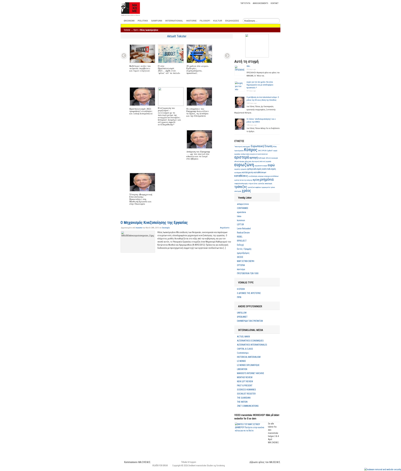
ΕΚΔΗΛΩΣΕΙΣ (232, 20)
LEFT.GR (240, 224)
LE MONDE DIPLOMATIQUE (248, 365)
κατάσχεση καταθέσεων (254, 172)
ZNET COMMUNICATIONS (248, 406)
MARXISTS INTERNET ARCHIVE (250, 373)
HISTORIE (191, 20)
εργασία (268, 161)
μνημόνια (267, 179)
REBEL (239, 236)
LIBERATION (242, 369)
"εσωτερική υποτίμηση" (242, 147)
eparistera (241, 212)
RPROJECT (242, 240)
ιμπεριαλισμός (254, 169)
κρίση (256, 179)
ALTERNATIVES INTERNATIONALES (252, 344)
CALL (248, 66)
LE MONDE (241, 361)
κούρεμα (261, 176)
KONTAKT (275, 3)
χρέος (246, 190)
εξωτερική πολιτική (259, 161)
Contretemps (243, 353)
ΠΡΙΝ (239, 297)
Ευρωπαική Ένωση (261, 146)
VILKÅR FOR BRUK (160, 465)
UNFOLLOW (242, 312)
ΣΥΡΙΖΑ (263, 151)
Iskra (239, 216)
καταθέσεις (241, 176)
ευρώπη (237, 169)
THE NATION (242, 402)
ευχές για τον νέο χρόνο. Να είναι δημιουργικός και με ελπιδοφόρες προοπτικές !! (260, 85)
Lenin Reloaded (244, 228)
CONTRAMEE (242, 208)
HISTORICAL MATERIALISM (248, 357)
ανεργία (252, 154)
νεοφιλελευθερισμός (241, 184)
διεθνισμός (261, 158)
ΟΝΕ (259, 151)
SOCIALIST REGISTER (246, 393)
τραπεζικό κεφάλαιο (254, 187)
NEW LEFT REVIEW (245, 381)
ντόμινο (250, 184)
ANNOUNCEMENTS (260, 3)
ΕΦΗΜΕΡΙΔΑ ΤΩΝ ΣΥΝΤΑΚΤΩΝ (250, 321)
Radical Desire (243, 232)
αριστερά (241, 157)
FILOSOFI (205, 20)
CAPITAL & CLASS (245, 349)
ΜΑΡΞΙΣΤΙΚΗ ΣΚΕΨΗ (245, 261)
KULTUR (217, 20)
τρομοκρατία (265, 187)
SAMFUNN (156, 20)
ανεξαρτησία (245, 154)
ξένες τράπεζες (259, 184)
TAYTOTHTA (245, 3)
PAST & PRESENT (244, 385)
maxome (139, 228)
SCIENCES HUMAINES (246, 389)
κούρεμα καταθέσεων (271, 176)
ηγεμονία (243, 169)
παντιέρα (241, 269)
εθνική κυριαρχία (272, 158)
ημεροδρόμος (243, 253)
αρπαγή (253, 157)
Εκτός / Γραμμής (244, 249)
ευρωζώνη (244, 164)
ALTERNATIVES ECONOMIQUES (250, 340)
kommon (241, 220)
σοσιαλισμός (268, 184)
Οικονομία (166, 228)
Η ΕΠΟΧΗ (241, 289)
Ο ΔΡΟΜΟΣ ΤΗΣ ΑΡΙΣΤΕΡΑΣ (249, 293)
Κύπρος (250, 149)
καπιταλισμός (269, 169)
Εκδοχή (240, 245)
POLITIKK (143, 20)
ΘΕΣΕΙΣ (240, 257)
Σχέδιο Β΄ (270, 151)
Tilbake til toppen (188, 462)
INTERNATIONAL (174, 20)
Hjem (135, 30)
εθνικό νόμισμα (239, 161)
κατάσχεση (237, 173)
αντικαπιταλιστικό (261, 154)
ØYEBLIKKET (242, 317)
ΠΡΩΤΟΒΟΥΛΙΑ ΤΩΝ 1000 (247, 273)
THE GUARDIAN (243, 397)
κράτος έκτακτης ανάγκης (243, 180)
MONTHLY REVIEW (245, 377)
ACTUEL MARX (243, 336)
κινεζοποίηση (252, 176)
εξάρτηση (248, 161)
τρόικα (272, 187)
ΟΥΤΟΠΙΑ (241, 265)
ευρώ (271, 165)
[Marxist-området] (130, 16)
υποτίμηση (237, 191)
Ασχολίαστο (224, 228)
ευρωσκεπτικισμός (261, 166)
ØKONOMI (129, 20)
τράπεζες (240, 187)
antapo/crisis (243, 204)
